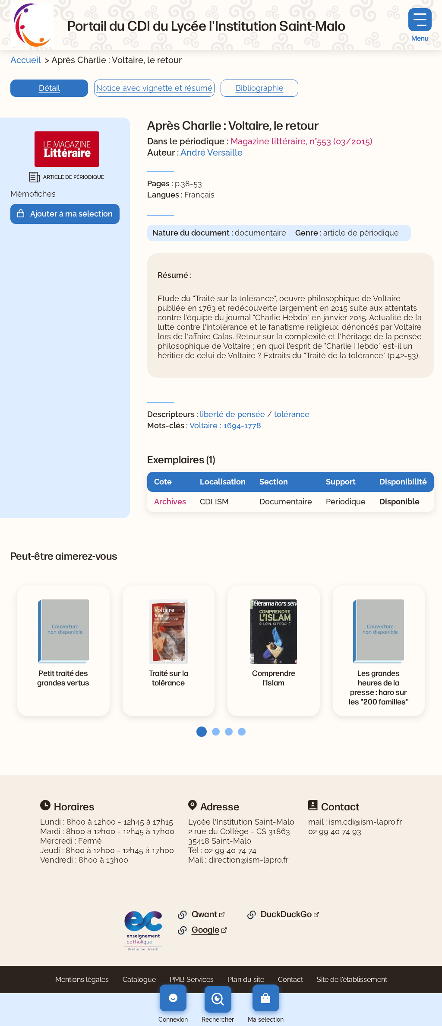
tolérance (291, 414)
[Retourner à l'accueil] (32, 25)
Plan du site (245, 979)
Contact (290, 979)
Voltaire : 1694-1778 (225, 425)
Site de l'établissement (352, 979)
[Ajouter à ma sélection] (23, 213)
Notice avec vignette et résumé (154, 87)
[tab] (199, 731)
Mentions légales (82, 979)
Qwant (204, 914)
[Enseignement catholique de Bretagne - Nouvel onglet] (143, 930)
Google (205, 929)
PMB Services (192, 979)
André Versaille (211, 152)
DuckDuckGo (286, 914)
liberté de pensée (232, 414)
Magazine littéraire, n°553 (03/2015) (301, 141)
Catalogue (139, 979)
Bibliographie (260, 87)
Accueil (25, 60)
